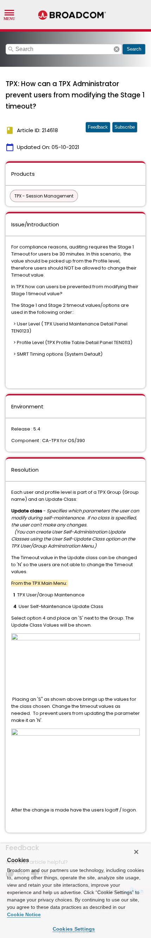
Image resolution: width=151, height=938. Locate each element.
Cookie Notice (24, 914)
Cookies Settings (74, 929)
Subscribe (124, 127)
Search (134, 49)
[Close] (136, 852)
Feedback (98, 127)
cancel (116, 49)
